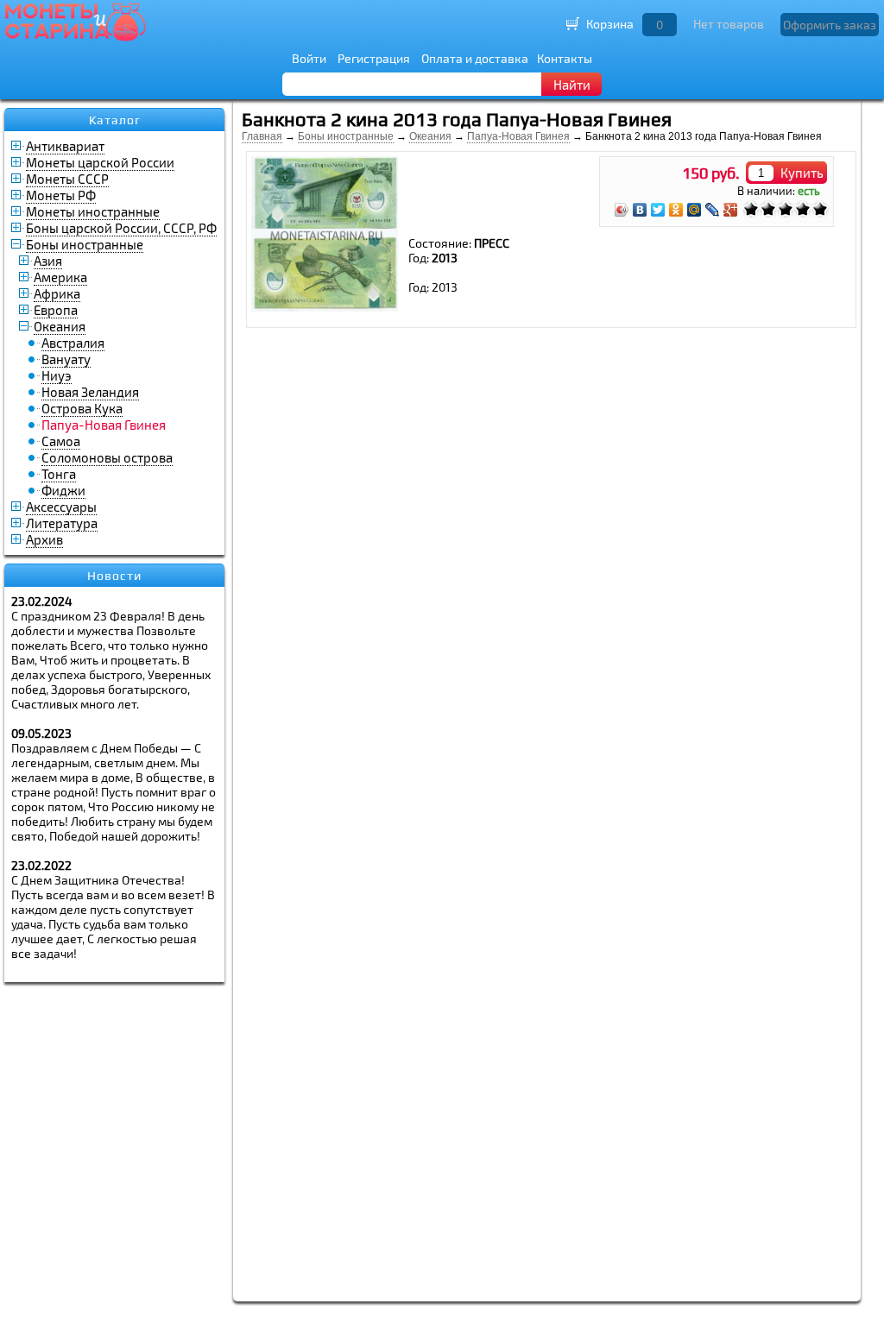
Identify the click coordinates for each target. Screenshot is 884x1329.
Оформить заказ (829, 24)
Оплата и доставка (474, 58)
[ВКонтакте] (640, 209)
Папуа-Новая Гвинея (518, 136)
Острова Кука (82, 408)
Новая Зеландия (90, 392)
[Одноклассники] (676, 209)
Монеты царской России (100, 162)
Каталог (115, 120)
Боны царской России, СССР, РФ (121, 228)
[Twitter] (658, 209)
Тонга (58, 474)
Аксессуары (61, 506)
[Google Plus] (731, 209)
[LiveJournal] (713, 209)
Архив (44, 539)
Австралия (72, 342)
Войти (309, 58)
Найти (571, 84)
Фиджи (63, 490)
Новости (114, 576)
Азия (48, 260)
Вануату (66, 359)
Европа (56, 310)
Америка (60, 277)
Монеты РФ (61, 195)
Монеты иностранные (93, 211)
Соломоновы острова (107, 457)
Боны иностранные (84, 244)
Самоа (60, 441)
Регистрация (374, 58)
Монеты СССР (67, 178)
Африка (57, 293)
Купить (802, 172)
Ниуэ (56, 375)
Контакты (564, 58)
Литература (62, 523)
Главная (262, 136)
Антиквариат (65, 146)
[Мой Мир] (694, 209)
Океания (59, 326)
